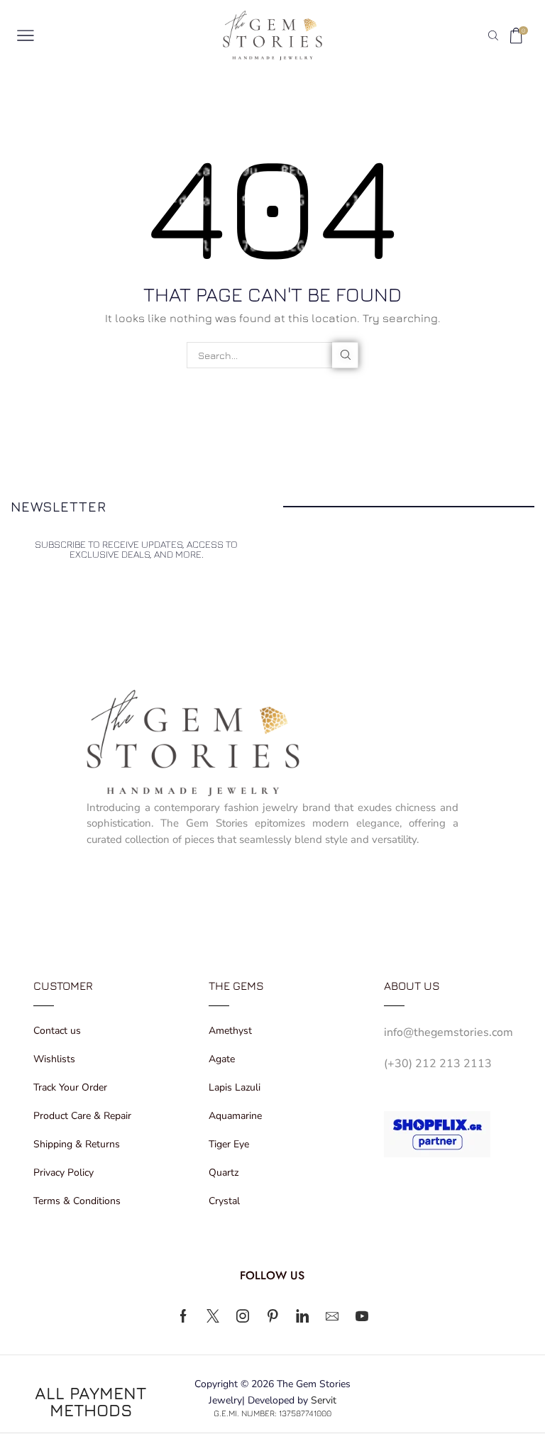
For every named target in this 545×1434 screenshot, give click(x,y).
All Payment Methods (90, 1401)
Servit (323, 1400)
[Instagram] (242, 1316)
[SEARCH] (345, 355)
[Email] (332, 1316)
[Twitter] (213, 1316)
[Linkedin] (302, 1316)
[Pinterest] (272, 1316)
